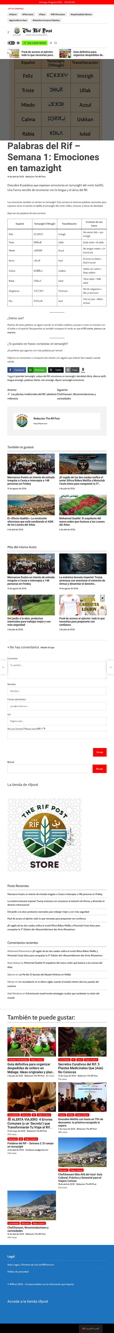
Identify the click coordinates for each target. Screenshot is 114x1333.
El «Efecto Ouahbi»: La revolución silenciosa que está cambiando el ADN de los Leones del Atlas (30, 521)
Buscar (10, 762)
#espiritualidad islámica (81, 14)
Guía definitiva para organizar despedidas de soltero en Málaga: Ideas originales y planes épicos (37, 56)
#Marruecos (27, 14)
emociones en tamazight (63, 376)
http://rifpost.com (40, 423)
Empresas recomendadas (18, 1060)
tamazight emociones (73, 380)
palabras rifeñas (32, 380)
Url (9, 714)
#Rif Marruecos (58, 14)
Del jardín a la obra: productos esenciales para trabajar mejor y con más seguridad (29, 621)
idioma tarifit (99, 376)
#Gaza (42, 14)
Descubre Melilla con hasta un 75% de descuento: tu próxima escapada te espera (80, 1122)
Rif (73, 1060)
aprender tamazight (25, 376)
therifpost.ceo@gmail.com (36, 1150)
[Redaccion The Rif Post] (22, 421)
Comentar (12, 658)
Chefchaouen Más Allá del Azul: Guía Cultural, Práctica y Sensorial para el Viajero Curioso (80, 1177)
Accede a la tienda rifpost (27, 1301)
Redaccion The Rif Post (36, 176)
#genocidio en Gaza (18, 20)
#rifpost (13, 14)
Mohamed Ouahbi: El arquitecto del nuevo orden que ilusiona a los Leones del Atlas (82, 521)
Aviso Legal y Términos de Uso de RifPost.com (30, 1264)
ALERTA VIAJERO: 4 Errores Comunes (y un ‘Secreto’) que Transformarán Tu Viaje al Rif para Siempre (29, 1125)
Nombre (11, 684)
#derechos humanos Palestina (46, 20)
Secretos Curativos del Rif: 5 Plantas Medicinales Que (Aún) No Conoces (80, 1068)
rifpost (58, 380)
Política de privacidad (17, 1271)
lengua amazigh (15, 380)
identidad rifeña (84, 376)
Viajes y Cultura (37, 1060)
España (62, 1115)
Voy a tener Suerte (36, 42)
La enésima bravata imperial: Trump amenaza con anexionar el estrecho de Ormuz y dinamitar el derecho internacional (82, 582)
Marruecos (26, 1115)
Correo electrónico (16, 699)
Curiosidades (64, 1060)
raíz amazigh (47, 380)
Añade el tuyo (47, 647)
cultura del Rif (43, 376)
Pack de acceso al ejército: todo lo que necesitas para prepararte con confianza (82, 621)
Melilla (70, 1115)
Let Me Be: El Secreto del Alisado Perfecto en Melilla (45, 974)
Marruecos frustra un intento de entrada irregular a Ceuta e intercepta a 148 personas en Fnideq (31, 480)
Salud (80, 1060)
